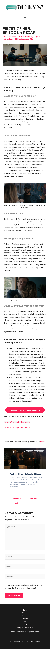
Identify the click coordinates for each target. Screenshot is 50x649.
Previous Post (16, 499)
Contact (25, 624)
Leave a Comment (10, 36)
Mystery (38, 36)
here (42, 441)
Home (25, 610)
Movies (25, 613)
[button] (25, 18)
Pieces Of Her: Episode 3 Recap (17, 427)
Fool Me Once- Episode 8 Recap (26, 474)
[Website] (25, 577)
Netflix (5, 39)
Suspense (25, 39)
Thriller (33, 39)
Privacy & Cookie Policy (25, 627)
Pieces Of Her (14, 39)
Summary (29, 36)
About (25, 621)
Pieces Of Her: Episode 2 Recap (17, 422)
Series (21, 36)
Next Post (34, 498)
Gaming (25, 618)
